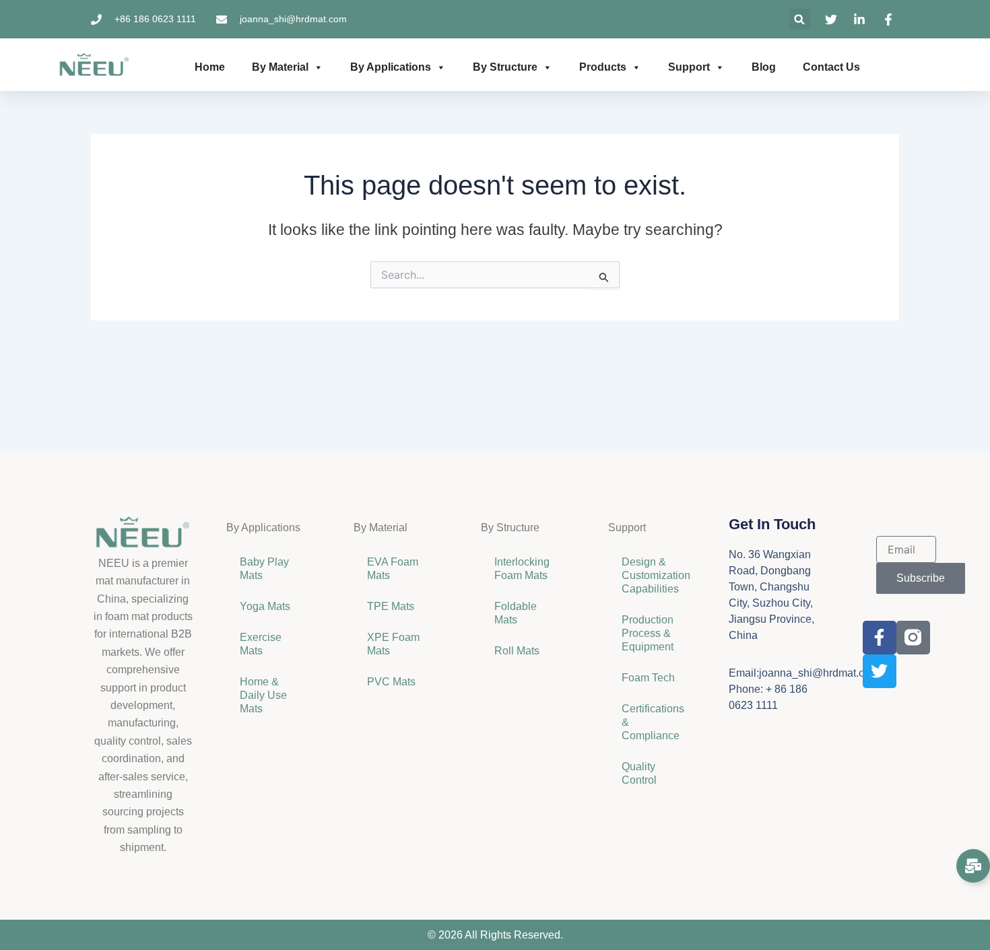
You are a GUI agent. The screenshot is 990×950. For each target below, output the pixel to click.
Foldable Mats (515, 613)
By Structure (505, 67)
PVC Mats (391, 681)
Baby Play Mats (264, 568)
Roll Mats (516, 650)
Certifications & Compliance (653, 722)
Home (210, 67)
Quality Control (639, 773)
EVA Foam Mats (392, 568)
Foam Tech (648, 677)
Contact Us (831, 67)
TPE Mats (390, 606)
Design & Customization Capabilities (656, 575)
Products (602, 67)
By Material (280, 67)
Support (689, 67)
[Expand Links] (973, 866)
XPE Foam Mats (393, 644)
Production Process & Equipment (649, 633)
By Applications (390, 67)
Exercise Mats (261, 644)
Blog (764, 67)
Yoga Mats (265, 606)
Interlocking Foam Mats (522, 568)
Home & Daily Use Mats (263, 695)
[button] (799, 19)
